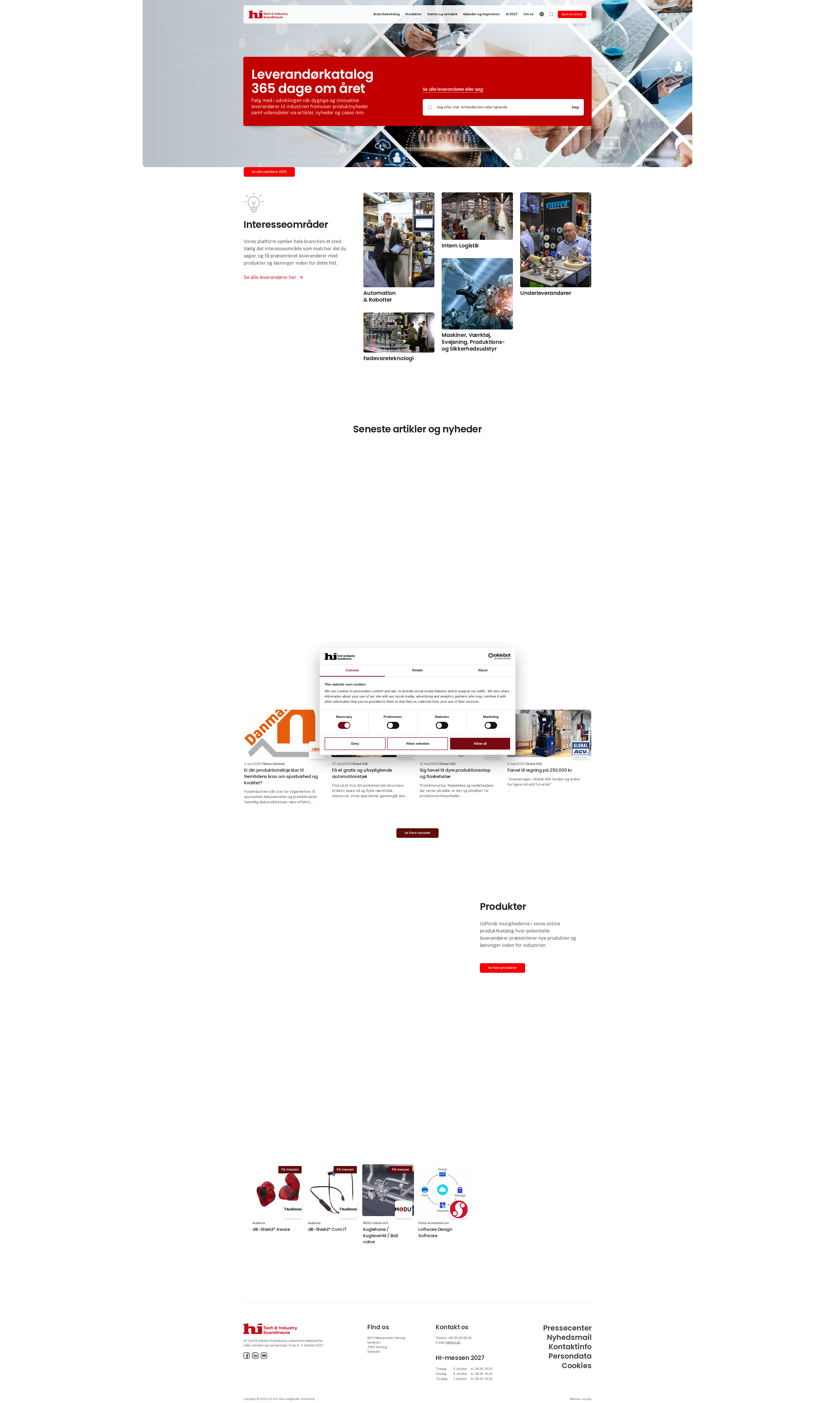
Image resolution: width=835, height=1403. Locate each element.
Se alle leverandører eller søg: (453, 89)
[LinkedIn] (255, 1357)
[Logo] (268, 14)
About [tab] (483, 670)
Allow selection (417, 743)
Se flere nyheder (418, 833)
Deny (355, 743)
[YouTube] (264, 1357)
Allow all (480, 743)
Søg (575, 107)
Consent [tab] (352, 670)
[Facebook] (246, 1357)
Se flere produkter (502, 968)
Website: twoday (580, 1399)
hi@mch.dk (453, 1342)
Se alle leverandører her (270, 277)
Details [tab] (417, 670)
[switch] (393, 725)
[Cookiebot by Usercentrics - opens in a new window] (492, 656)
